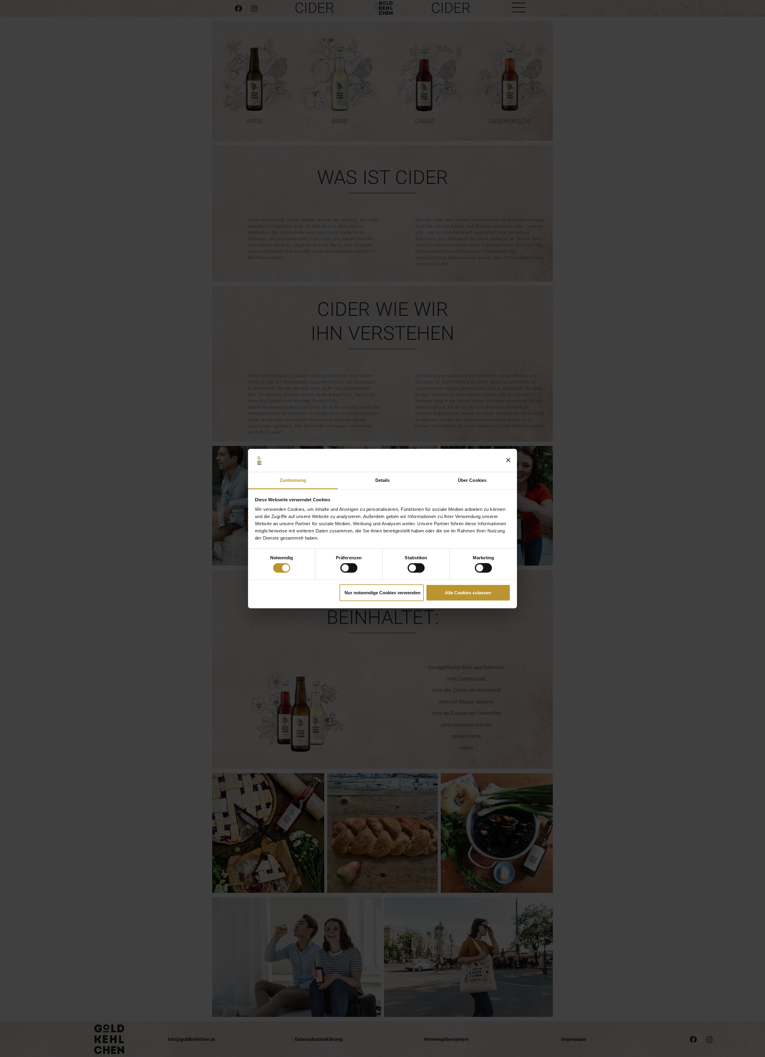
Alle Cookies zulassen (468, 592)
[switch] (348, 568)
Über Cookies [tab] (472, 480)
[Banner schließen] (508, 460)
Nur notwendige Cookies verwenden (382, 592)
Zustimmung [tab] (293, 480)
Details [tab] (382, 480)
